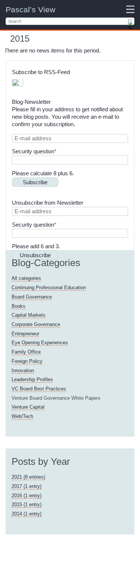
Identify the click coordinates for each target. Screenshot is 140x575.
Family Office (26, 352)
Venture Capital (28, 407)
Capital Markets (29, 315)
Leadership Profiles (32, 379)
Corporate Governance (36, 324)
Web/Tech (22, 416)
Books (18, 306)
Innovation (23, 370)
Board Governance (32, 297)
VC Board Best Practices (39, 389)
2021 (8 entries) (28, 477)
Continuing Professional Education (49, 287)
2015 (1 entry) (26, 504)
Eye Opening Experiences (40, 342)
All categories (26, 278)
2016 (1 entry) (26, 495)
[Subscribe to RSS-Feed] (17, 84)
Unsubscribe (35, 255)
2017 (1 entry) (26, 486)
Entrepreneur (25, 333)
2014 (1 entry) (26, 514)
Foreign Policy (27, 361)
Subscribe (35, 182)
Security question (34, 151)
